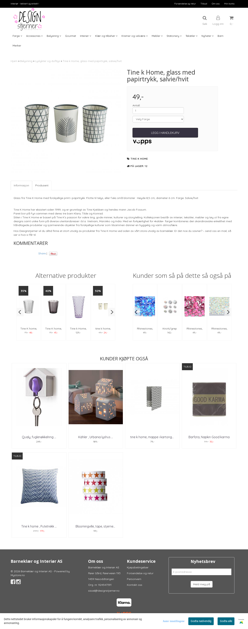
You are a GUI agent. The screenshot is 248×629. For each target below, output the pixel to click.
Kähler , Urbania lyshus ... (95, 437)
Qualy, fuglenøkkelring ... (39, 437)
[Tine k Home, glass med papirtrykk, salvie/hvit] (66, 122)
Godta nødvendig (201, 621)
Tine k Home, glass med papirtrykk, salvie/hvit (92, 61)
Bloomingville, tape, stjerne (96, 526)
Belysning (26, 61)
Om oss (216, 3)
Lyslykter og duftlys (47, 61)
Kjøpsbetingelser (137, 567)
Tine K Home (139, 158)
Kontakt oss (134, 585)
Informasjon (21, 185)
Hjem (14, 61)
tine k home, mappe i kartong (152, 437)
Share (42, 253)
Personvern (134, 579)
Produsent (41, 185)
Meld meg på (201, 584)
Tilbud (204, 3)
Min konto (229, 3)
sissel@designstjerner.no (104, 590)
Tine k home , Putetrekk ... (39, 526)
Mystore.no (18, 575)
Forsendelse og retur (185, 3)
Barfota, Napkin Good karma (209, 437)
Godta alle (226, 621)
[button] (20, 312)
